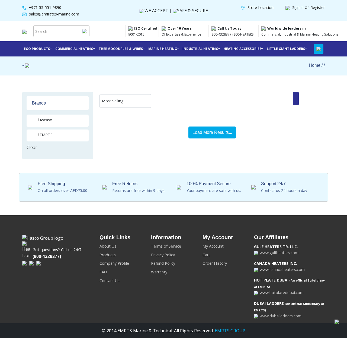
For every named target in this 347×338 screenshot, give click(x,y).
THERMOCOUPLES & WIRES (121, 48)
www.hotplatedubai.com (282, 292)
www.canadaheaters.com (282, 269)
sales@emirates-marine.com (54, 14)
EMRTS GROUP (229, 331)
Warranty (159, 271)
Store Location (261, 7)
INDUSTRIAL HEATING (200, 48)
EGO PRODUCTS (37, 48)
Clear (32, 147)
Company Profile (114, 263)
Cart (206, 254)
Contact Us (109, 280)
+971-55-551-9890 (45, 7)
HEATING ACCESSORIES (242, 48)
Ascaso (46, 119)
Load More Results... (212, 132)
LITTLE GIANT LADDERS (286, 48)
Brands (39, 103)
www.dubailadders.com (280, 315)
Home (314, 65)
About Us (107, 246)
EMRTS (46, 134)
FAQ (103, 271)
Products (107, 254)
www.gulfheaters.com (279, 252)
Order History (215, 263)
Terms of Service (166, 246)
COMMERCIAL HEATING (74, 48)
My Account (213, 246)
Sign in (298, 7)
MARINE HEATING (162, 48)
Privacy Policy (163, 254)
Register (317, 7)
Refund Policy (163, 263)
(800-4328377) (47, 256)
